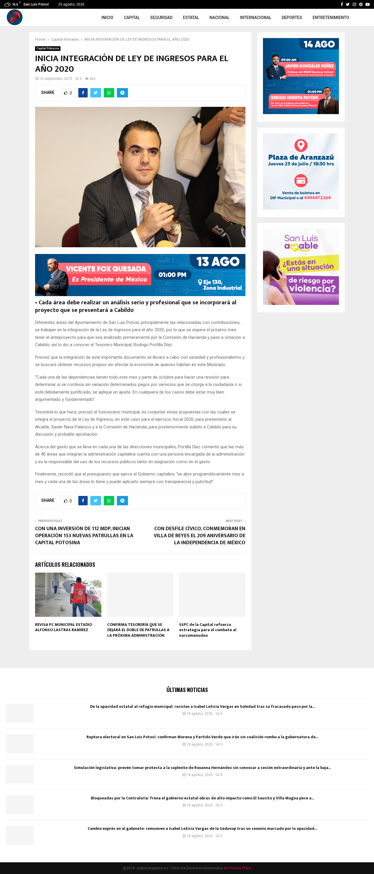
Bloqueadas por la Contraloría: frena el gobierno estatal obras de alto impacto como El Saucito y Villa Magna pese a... (202, 798)
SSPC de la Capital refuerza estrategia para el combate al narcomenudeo (207, 629)
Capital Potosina (48, 48)
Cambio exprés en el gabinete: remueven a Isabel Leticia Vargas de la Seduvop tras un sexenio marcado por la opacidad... (202, 828)
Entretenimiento (331, 17)
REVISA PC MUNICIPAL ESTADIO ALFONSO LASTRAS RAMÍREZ (63, 627)
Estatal (191, 17)
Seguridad (161, 17)
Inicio (107, 17)
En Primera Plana (237, 868)
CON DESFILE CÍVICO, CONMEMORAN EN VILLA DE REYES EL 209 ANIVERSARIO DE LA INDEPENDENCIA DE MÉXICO (199, 535)
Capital (132, 17)
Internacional (255, 17)
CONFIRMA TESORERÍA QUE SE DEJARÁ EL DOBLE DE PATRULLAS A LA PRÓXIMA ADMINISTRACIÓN (138, 629)
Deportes (292, 17)
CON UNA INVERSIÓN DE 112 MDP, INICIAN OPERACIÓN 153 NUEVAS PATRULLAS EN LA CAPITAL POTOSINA (84, 535)
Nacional (219, 17)
